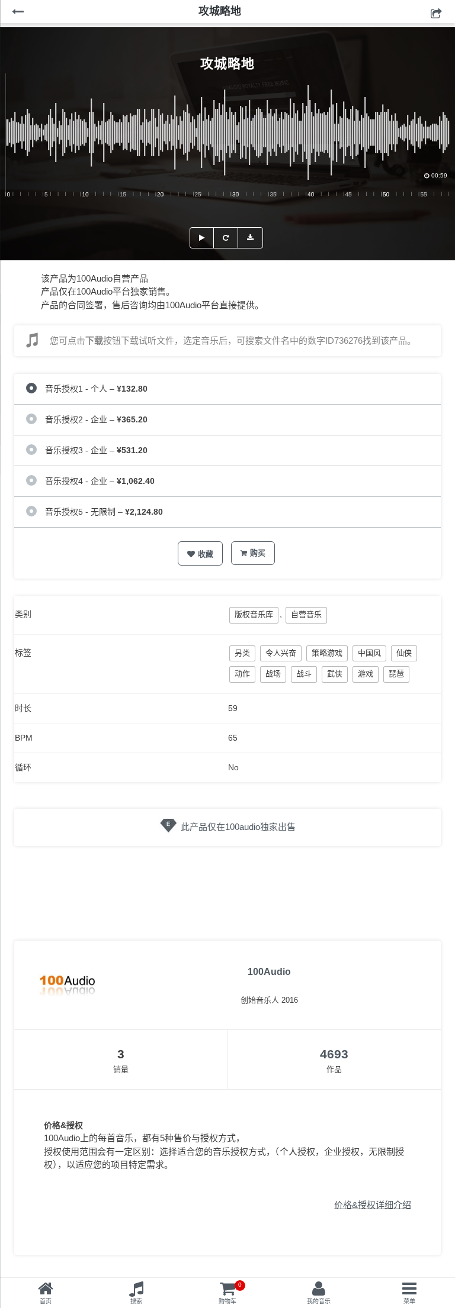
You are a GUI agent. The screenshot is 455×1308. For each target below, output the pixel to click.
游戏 (365, 673)
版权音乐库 (254, 614)
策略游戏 (327, 652)
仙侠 (404, 652)
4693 (334, 1054)
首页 (46, 1301)
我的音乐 (319, 1301)
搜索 (136, 1301)
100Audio (269, 972)
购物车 (230, 1292)
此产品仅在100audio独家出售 (238, 827)
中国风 (369, 652)
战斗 (304, 673)
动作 (242, 673)
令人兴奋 (280, 652)
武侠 (334, 673)
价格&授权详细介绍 (372, 1205)
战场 (273, 673)
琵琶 (396, 673)
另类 (242, 652)
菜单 (409, 1301)
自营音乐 (306, 614)
